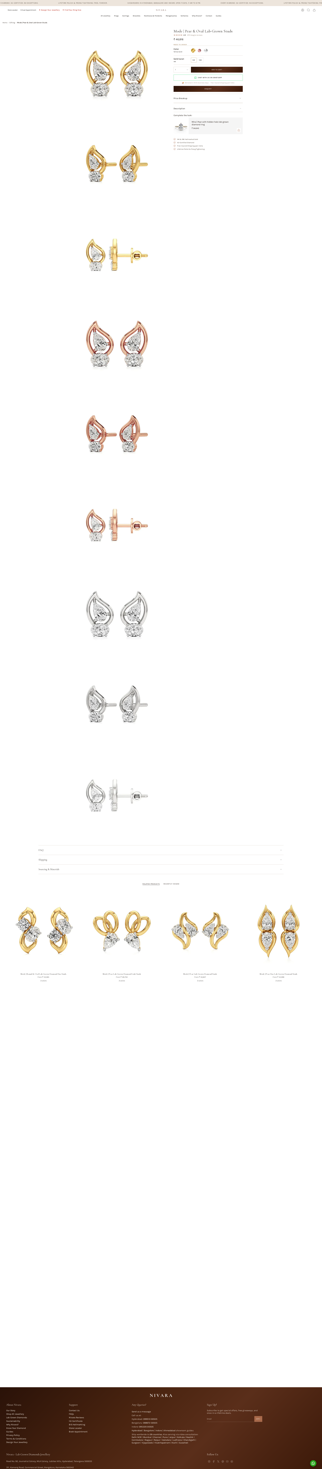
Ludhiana (177, 1440)
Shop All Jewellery (15, 1414)
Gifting (12, 23)
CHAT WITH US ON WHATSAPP (210, 77)
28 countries (156, 1434)
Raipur (157, 1440)
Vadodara (166, 1440)
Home (5, 23)
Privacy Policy (13, 1435)
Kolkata (181, 1437)
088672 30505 (150, 1423)
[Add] (239, 130)
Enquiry (208, 89)
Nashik (189, 1437)
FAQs (71, 1414)
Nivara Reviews (76, 1417)
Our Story (10, 1410)
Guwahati (183, 1442)
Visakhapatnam (162, 1442)
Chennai (157, 1437)
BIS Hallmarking (77, 1424)
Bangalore (149, 1430)
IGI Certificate (76, 1421)
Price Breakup (180, 98)
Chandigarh (189, 1440)
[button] (116, 16)
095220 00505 (146, 1426)
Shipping (42, 859)
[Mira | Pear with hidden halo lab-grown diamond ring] (181, 126)
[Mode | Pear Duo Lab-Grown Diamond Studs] (278, 930)
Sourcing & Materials (48, 869)
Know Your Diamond (16, 1428)
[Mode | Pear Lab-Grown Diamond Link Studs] (122, 930)
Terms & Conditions (16, 1438)
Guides (9, 1431)
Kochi (174, 1442)
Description (179, 108)
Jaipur (172, 1437)
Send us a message (141, 1411)
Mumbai (147, 1437)
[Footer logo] (161, 1395)
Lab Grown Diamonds (16, 1417)
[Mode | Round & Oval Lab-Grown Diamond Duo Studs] (43, 930)
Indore (159, 1430)
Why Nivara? (12, 1424)
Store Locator (75, 1428)
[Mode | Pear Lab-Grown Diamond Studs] (200, 930)
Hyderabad (137, 1430)
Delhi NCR (137, 1437)
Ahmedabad (169, 1430)
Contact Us (74, 1410)
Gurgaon (136, 1442)
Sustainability (13, 1421)
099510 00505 (150, 1419)
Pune (165, 1437)
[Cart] (314, 10)
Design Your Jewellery (17, 1442)
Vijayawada (147, 1442)
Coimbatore (137, 1440)
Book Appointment (78, 1431)
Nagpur (148, 1440)
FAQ (40, 850)
